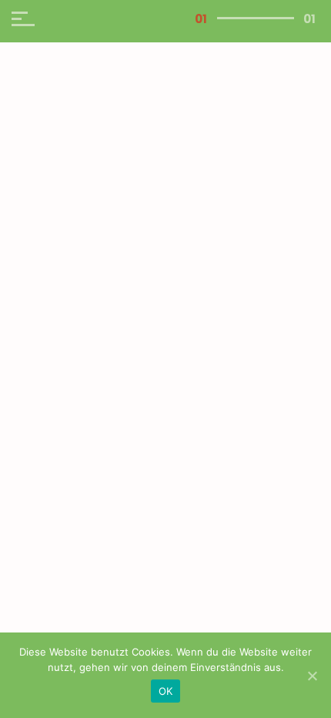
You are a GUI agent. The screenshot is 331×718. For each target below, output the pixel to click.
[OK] (311, 675)
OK (166, 691)
